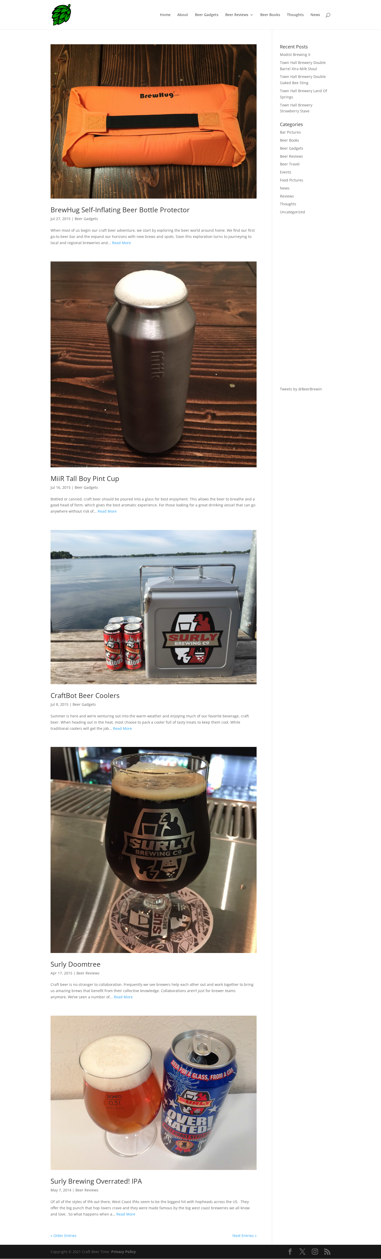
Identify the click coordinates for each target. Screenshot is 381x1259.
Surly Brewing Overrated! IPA (96, 1181)
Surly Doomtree (76, 964)
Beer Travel (290, 164)
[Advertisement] (305, 300)
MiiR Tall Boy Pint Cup (85, 478)
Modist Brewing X (295, 54)
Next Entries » (244, 1235)
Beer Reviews (236, 15)
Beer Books (270, 15)
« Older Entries (63, 1235)
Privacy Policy (123, 1251)
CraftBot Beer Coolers (85, 695)
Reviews (287, 196)
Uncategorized (292, 211)
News (315, 15)
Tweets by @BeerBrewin (301, 389)
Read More (121, 242)
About (182, 15)
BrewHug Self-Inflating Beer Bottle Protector (120, 209)
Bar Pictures (290, 132)
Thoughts (295, 15)
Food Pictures (291, 180)
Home (165, 15)
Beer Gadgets (206, 15)
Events (285, 172)
